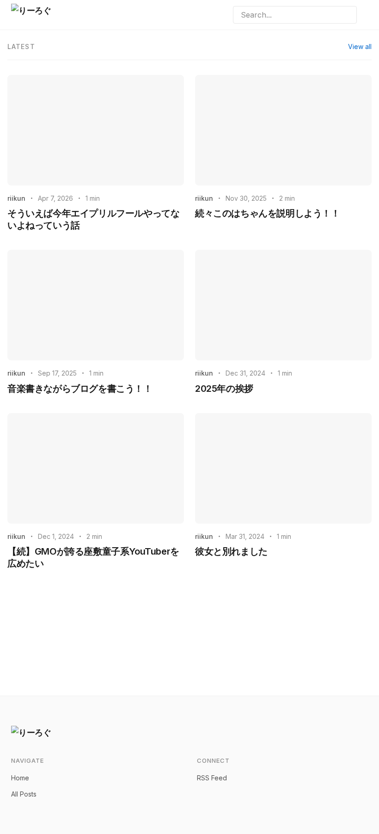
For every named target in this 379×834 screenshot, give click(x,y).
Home (20, 778)
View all (360, 46)
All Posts (24, 794)
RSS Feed (212, 778)
